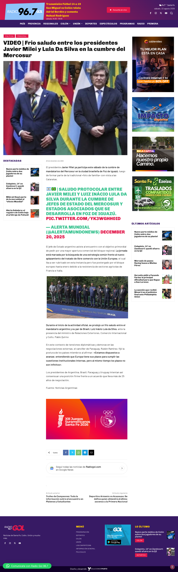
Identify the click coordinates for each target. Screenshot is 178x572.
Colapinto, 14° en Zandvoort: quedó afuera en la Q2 (15, 186)
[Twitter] (161, 13)
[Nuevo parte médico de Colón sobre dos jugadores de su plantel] (35, 172)
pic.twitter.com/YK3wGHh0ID (83, 218)
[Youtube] (166, 13)
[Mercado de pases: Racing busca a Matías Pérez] (167, 264)
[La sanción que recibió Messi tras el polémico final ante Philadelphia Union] (167, 294)
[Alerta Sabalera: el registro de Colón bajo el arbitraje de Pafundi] (35, 213)
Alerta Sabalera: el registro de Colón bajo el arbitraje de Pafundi (17, 212)
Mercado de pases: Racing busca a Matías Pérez (145, 263)
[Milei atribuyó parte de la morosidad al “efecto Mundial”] (35, 200)
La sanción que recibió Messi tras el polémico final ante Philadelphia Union (145, 293)
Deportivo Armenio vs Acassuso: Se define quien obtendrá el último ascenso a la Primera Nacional (108, 499)
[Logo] (25, 11)
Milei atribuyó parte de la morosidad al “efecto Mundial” (16, 199)
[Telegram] (85, 452)
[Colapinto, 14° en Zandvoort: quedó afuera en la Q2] (35, 187)
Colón (139, 540)
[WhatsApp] (78, 452)
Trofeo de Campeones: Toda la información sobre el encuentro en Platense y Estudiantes (64, 499)
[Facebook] (150, 13)
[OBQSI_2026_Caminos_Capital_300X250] (153, 173)
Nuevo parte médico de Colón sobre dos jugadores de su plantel (17, 172)
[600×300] (86, 441)
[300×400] (153, 94)
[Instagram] (156, 13)
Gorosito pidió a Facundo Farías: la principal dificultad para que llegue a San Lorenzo (147, 278)
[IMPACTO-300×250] (153, 133)
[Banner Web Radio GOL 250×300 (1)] (153, 213)
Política (9, 36)
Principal (22, 36)
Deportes (141, 555)
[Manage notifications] (172, 567)
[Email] (91, 452)
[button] (171, 13)
